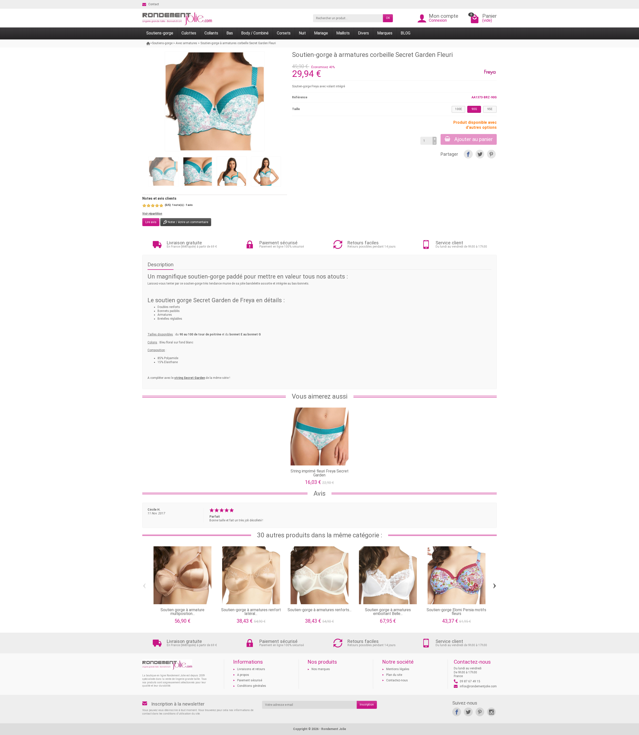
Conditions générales (251, 686)
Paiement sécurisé (249, 680)
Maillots (343, 33)
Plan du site (394, 675)
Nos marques (321, 669)
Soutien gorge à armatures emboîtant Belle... (388, 612)
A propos (243, 675)
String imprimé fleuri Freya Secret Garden (319, 473)
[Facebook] (468, 154)
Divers (363, 33)
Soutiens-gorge (159, 33)
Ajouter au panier (473, 139)
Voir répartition (152, 213)
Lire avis (151, 222)
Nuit (302, 33)
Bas (229, 33)
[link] (456, 712)
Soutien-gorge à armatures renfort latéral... (251, 612)
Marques (384, 33)
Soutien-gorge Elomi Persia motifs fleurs (456, 612)
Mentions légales (397, 669)
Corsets (284, 33)
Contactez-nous (397, 680)
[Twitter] (480, 154)
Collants (211, 33)
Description (160, 265)
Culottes (188, 33)
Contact (153, 4)
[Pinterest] (491, 154)
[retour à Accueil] (148, 43)
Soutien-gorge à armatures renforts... (319, 610)
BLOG (405, 33)
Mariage (321, 33)
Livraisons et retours (251, 669)
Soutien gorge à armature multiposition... (182, 612)
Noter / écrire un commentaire (187, 222)
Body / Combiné (255, 33)
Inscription (367, 704)
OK (388, 18)
